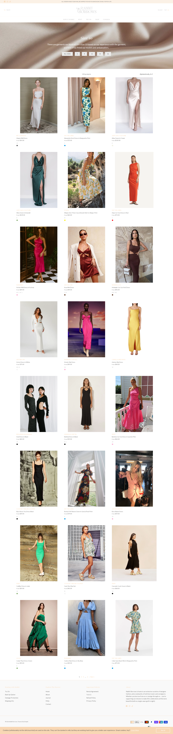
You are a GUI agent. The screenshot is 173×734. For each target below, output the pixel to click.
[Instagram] (7, 1)
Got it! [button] (163, 730)
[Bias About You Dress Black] (38, 479)
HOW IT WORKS (68, 19)
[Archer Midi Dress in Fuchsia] (38, 255)
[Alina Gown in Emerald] (38, 180)
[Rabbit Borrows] (86, 10)
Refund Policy (91, 698)
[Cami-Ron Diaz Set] (86, 553)
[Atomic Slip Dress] (86, 329)
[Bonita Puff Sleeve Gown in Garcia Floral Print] (86, 479)
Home (48, 691)
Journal (48, 698)
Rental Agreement (92, 691)
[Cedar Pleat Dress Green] (38, 628)
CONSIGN (106, 19)
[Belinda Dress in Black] (86, 404)
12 (92, 54)
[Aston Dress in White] (38, 329)
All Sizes (67, 54)
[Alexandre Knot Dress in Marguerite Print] (86, 105)
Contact (48, 704)
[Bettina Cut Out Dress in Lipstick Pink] (134, 404)
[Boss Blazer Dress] (134, 479)
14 (100, 54)
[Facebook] (5, 1)
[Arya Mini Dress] (86, 255)
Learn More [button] (135, 730)
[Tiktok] (10, 1)
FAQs (47, 701)
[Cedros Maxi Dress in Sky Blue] (86, 628)
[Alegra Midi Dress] (38, 105)
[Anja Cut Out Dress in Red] (134, 180)
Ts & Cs (88, 694)
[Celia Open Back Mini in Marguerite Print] (134, 628)
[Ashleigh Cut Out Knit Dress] (134, 255)
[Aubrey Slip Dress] (134, 329)
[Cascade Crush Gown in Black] (134, 553)
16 (108, 54)
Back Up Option (10, 694)
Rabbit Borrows (13, 721)
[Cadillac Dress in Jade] (38, 553)
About (48, 694)
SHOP (97, 19)
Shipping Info (9, 701)
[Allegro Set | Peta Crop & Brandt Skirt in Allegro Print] (86, 180)
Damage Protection (11, 698)
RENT (80, 19)
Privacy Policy (91, 701)
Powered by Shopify (23, 721)
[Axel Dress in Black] (38, 404)
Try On (7, 691)
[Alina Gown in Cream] (134, 105)
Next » (92, 677)
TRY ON (88, 19)
